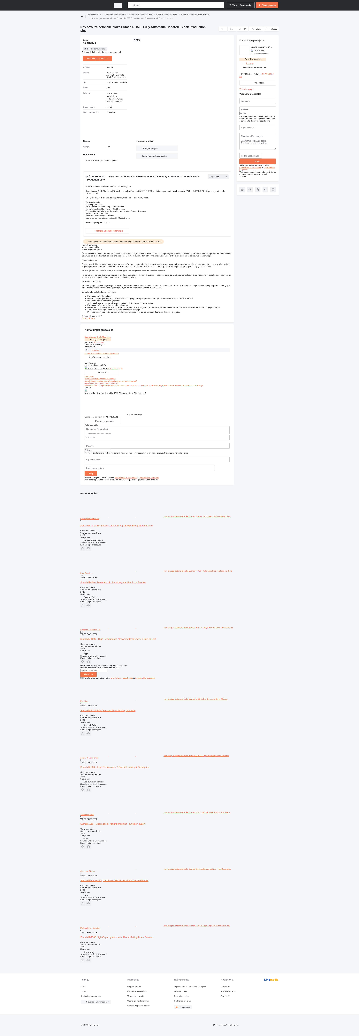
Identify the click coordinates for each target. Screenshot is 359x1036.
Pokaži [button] (104, 368)
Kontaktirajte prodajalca (97, 58)
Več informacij (245, 89)
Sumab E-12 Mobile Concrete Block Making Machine (107, 710)
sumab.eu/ (89, 376)
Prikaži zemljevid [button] (134, 414)
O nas (83, 986)
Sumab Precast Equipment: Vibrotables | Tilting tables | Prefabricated (116, 525)
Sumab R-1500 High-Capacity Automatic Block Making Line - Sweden (116, 937)
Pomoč (84, 991)
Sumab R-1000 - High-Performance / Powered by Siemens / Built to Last (118, 639)
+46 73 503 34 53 (115, 368)
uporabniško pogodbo (149, 477)
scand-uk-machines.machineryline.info (102, 353)
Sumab (109, 67)
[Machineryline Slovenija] (95, 5)
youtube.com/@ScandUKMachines (100, 379)
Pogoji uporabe (134, 986)
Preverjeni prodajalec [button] (98, 339)
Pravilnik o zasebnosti (137, 991)
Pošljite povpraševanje (96, 49)
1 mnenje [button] (95, 350)
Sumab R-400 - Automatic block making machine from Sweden (113, 582)
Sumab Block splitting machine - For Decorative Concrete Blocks (114, 880)
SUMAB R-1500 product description (101, 160)
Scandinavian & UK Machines (98, 337)
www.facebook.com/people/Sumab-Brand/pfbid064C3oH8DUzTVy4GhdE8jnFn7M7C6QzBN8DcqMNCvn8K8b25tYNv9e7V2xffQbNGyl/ (144, 385)
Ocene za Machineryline (138, 1001)
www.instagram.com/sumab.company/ (101, 383)
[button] (223, 28)
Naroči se (88, 674)
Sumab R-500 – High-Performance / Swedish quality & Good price (114, 767)
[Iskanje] (130, 5)
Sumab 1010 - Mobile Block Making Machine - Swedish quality (113, 824)
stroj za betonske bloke (116, 82)
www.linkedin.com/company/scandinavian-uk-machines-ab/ (111, 381)
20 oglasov (99, 342)
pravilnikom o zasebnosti (126, 477)
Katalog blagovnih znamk (138, 1005)
